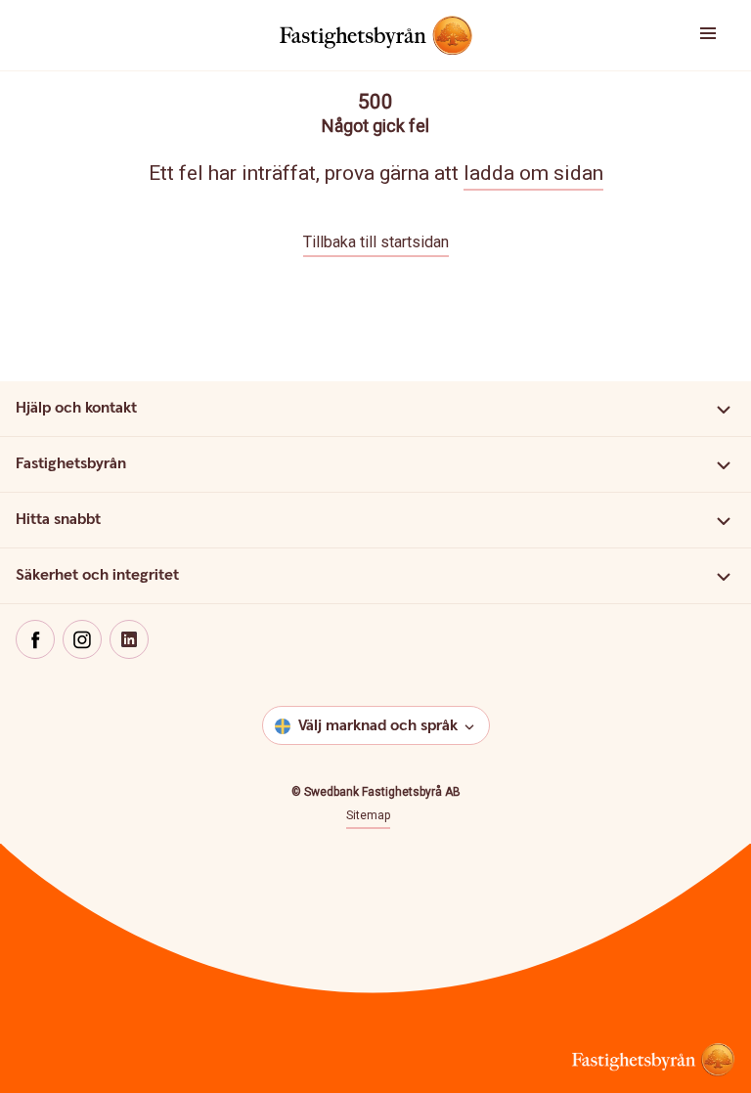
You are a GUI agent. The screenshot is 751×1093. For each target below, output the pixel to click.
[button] (688, 35)
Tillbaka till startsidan (376, 242)
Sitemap (368, 815)
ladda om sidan (533, 173)
